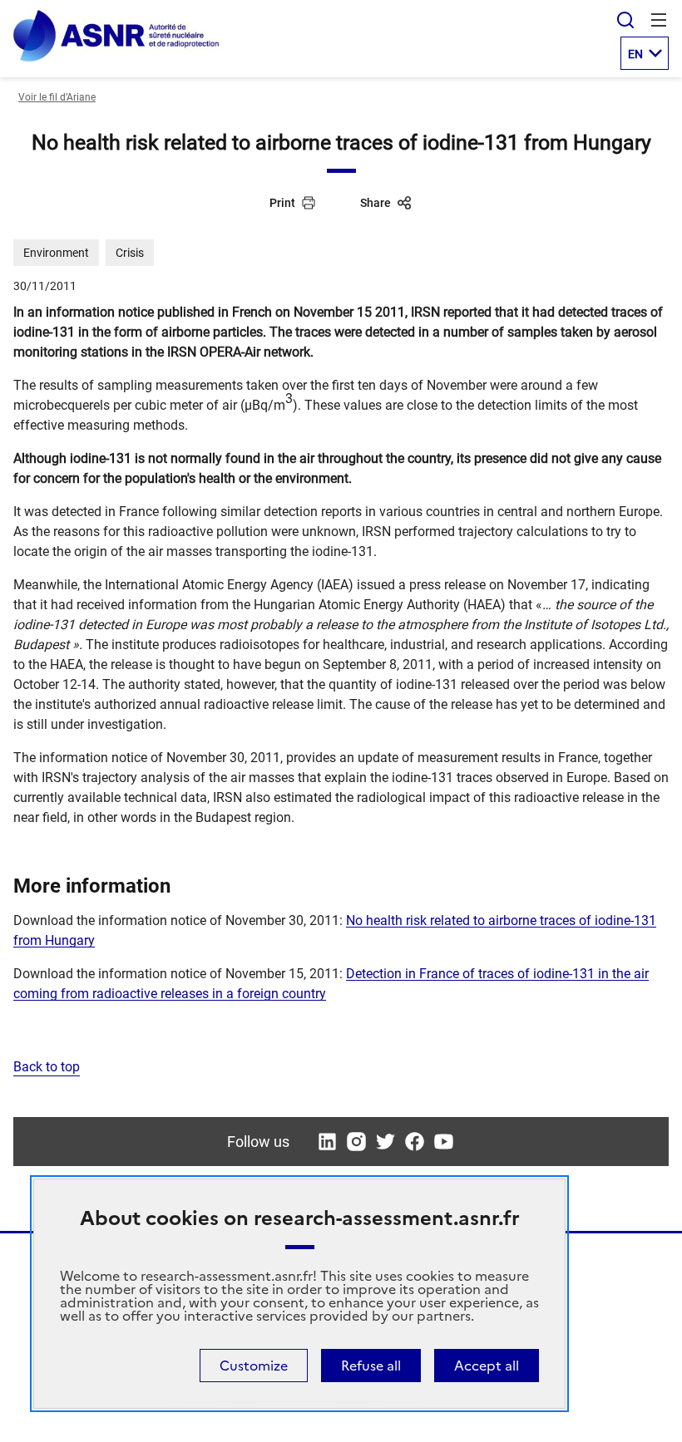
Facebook (414, 1141)
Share (375, 202)
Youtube (443, 1141)
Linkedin (327, 1141)
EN (635, 54)
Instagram (356, 1141)
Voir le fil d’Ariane (57, 97)
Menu (658, 20)
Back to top (46, 1067)
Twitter (385, 1141)
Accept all (486, 1366)
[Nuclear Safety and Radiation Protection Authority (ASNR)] (116, 58)
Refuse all (371, 1366)
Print (282, 202)
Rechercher (625, 20)
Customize (254, 1366)
